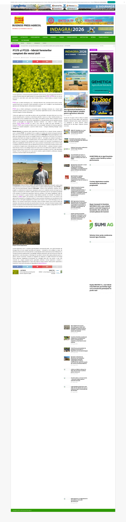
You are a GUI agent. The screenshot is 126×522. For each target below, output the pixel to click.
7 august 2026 (74, 382)
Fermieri (61, 37)
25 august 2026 (73, 143)
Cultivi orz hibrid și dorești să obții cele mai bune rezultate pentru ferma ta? (78, 371)
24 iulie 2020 (17, 57)
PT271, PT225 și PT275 (23, 123)
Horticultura (84, 37)
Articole (29, 43)
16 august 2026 (75, 160)
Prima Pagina (15, 43)
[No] (124, 2)
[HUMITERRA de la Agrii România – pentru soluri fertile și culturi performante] (101, 145)
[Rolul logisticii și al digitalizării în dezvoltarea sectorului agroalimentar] (67, 500)
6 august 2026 (74, 503)
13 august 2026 (75, 196)
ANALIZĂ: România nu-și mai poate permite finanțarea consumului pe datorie (78, 132)
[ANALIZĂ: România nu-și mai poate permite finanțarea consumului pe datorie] (67, 132)
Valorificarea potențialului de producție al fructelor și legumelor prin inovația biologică (79, 349)
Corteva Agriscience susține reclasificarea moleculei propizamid (99, 183)
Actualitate (24, 37)
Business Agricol (25, 57)
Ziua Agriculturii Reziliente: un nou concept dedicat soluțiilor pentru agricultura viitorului (74, 111)
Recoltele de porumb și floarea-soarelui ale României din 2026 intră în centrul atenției (78, 140)
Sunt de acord (111, 2)
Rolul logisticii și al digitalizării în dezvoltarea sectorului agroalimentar (79, 500)
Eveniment (53, 37)
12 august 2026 (75, 220)
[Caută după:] (106, 46)
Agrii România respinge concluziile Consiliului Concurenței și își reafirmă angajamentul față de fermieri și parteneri (79, 178)
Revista (22, 43)
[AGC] (101, 114)
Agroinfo (15, 37)
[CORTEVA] (101, 71)
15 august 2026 (75, 171)
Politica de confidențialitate (100, 2)
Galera (20, 196)
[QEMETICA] (101, 93)
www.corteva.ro (42, 263)
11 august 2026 (75, 344)
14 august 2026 (75, 183)
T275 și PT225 (50, 96)
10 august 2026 (75, 352)
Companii (45, 37)
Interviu (93, 37)
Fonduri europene (72, 37)
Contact (44, 43)
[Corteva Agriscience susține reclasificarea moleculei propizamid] (101, 172)
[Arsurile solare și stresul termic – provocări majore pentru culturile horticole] (67, 379)
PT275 (14, 102)
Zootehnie (15, 40)
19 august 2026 (75, 150)
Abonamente (37, 43)
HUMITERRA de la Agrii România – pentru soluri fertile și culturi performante (101, 158)
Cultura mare (25, 40)
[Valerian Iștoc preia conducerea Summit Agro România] (67, 149)
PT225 (14, 109)
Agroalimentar (35, 37)
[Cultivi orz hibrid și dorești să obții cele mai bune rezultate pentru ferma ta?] (67, 371)
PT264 (19, 125)
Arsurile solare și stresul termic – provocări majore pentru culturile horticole (79, 379)
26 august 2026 (68, 115)
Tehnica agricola (103, 37)
